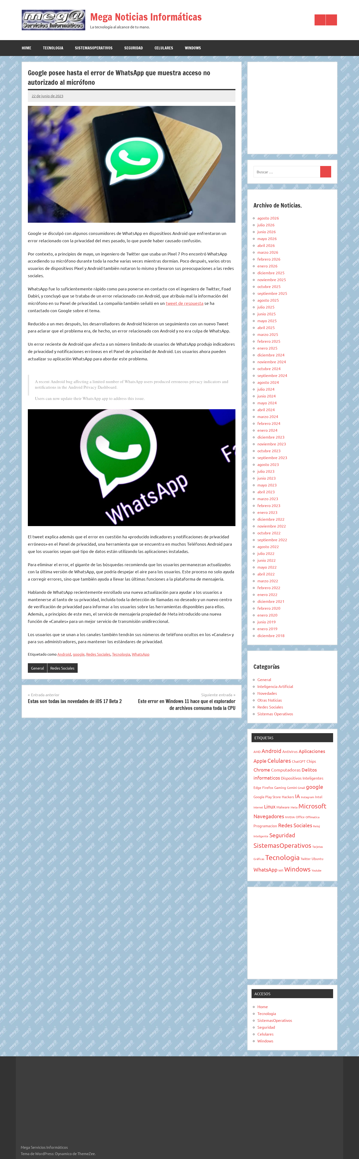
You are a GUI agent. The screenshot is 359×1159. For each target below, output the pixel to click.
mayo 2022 (267, 566)
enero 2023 (267, 512)
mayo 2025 (267, 320)
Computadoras (286, 769)
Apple (259, 761)
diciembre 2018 (271, 635)
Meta (294, 807)
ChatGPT (299, 761)
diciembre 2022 (271, 519)
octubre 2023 (269, 450)
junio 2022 (266, 560)
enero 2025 (267, 347)
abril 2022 (266, 573)
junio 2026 (266, 231)
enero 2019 (267, 628)
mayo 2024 (267, 402)
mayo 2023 (267, 484)
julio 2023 (266, 471)
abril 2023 (266, 491)
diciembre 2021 (271, 601)
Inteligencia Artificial (275, 686)
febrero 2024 (268, 423)
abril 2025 (266, 327)
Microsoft (312, 806)
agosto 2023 (268, 464)
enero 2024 (267, 430)
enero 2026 (267, 265)
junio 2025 (266, 313)
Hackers (288, 797)
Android (64, 654)
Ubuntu (317, 858)
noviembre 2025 (271, 279)
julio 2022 (266, 553)
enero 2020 (267, 614)
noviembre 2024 (271, 361)
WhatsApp (140, 654)
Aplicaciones (312, 751)
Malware (283, 807)
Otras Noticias (269, 699)
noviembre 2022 (271, 525)
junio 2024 (266, 395)
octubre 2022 (269, 532)
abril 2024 (266, 409)
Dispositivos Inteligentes (302, 777)
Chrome (261, 770)
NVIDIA (290, 817)
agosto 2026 (268, 217)
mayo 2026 (267, 238)
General (37, 668)
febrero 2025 (268, 341)
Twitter (306, 859)
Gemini (292, 787)
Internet (258, 807)
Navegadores (268, 816)
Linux (269, 806)
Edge (257, 787)
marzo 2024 (267, 416)
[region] (292, 107)
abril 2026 (266, 245)
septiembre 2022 (272, 539)
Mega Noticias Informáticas (146, 17)
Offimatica (312, 817)
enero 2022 (267, 594)
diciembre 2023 (271, 436)
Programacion (265, 825)
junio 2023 (266, 477)
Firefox (267, 787)
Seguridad (133, 48)
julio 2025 (266, 306)
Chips (311, 761)
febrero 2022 (268, 587)
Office (300, 817)
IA (297, 796)
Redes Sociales (98, 654)
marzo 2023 (267, 498)
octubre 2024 (269, 368)
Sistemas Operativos (275, 713)
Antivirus (290, 751)
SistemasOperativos (94, 48)
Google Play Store (267, 797)
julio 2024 (266, 388)
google (78, 654)
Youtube (316, 870)
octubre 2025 (269, 286)
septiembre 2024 (272, 375)
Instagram (307, 797)
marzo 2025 (267, 334)
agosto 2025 (268, 300)
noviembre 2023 (271, 443)
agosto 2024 (268, 382)
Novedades (267, 693)
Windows (193, 48)
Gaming (280, 787)
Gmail (301, 788)
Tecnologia (53, 48)
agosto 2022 (268, 546)
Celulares (164, 48)
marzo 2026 (267, 252)
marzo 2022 (267, 580)
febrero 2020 (268, 608)
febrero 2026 (268, 258)
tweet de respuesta (184, 303)
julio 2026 (266, 224)
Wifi (280, 870)
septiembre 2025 (272, 293)
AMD (257, 752)
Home (26, 48)
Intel (318, 797)
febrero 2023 (268, 505)
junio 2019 (266, 621)
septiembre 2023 (272, 457)
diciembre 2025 (271, 272)
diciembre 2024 (271, 354)
